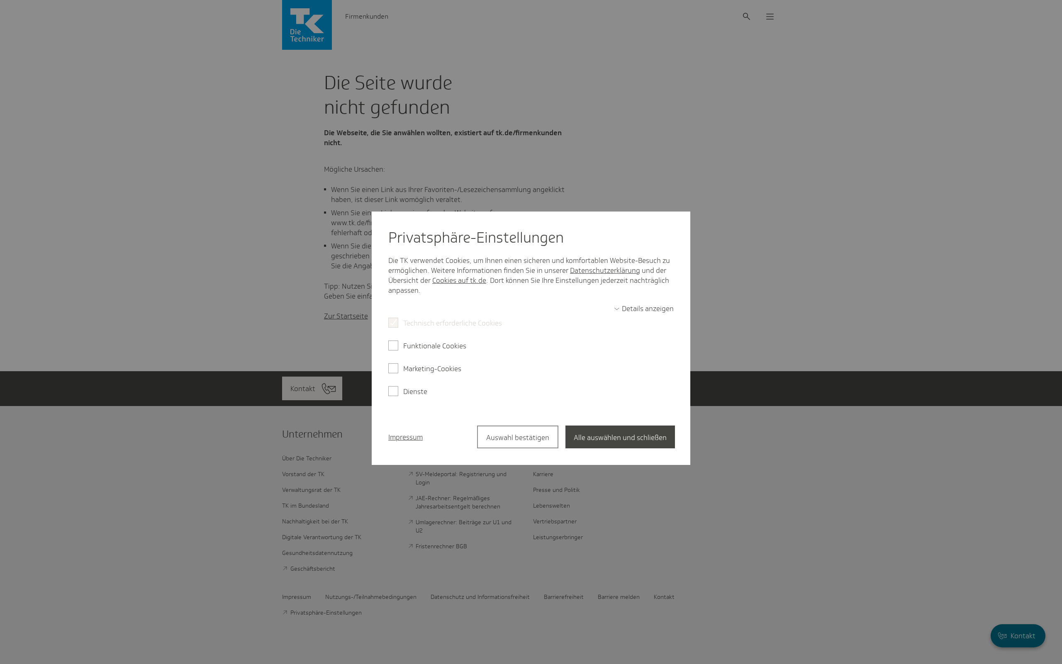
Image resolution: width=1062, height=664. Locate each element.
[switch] (644, 309)
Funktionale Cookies (434, 345)
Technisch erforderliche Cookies (452, 323)
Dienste (415, 391)
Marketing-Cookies (432, 368)
